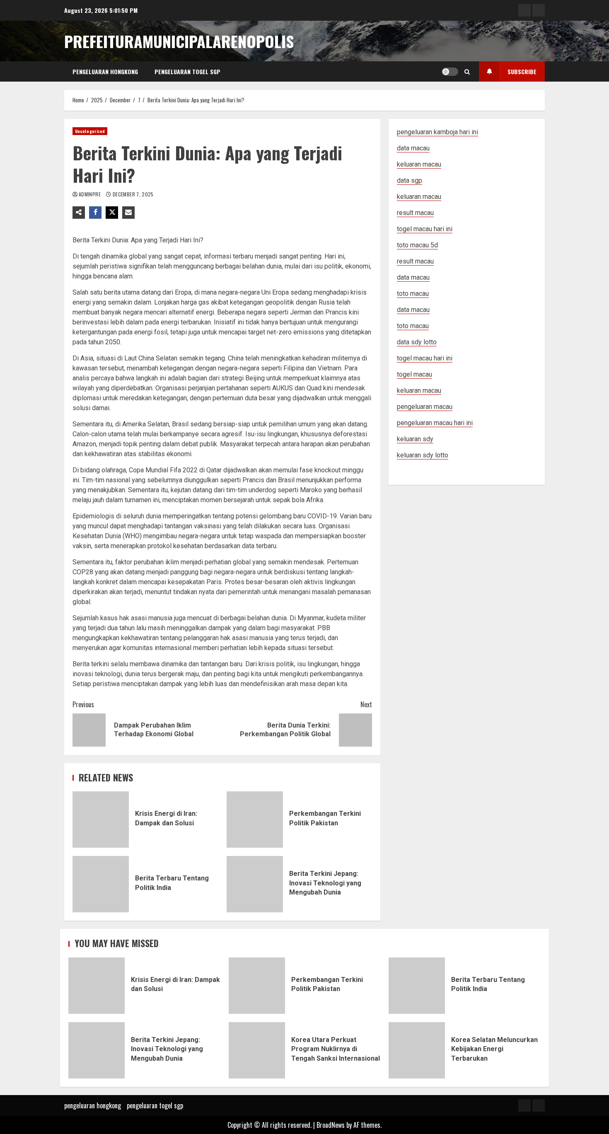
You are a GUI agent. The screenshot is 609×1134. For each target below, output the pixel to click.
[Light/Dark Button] (450, 72)
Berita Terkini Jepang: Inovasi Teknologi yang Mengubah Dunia (255, 884)
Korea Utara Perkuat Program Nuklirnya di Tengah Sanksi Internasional (257, 1050)
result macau (415, 261)
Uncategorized (90, 131)
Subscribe (522, 71)
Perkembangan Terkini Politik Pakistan (255, 819)
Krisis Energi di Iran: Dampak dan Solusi (100, 819)
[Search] (467, 72)
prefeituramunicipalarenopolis (179, 41)
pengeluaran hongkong (105, 71)
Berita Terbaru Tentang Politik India (100, 884)
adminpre (90, 194)
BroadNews (331, 1125)
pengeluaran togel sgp (187, 71)
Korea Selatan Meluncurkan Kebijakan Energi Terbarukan (417, 1050)
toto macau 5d (417, 245)
